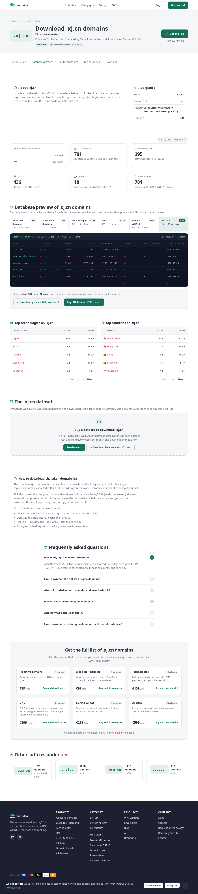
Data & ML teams (100, 840)
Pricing (102, 5)
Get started (178, 5)
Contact (162, 838)
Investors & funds (100, 860)
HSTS (15, 346)
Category (86, 5)
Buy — (84, 302)
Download (111, 62)
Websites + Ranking (67, 823)
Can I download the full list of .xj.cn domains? (72, 579)
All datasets (62, 853)
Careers (162, 823)
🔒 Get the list (175, 34)
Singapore (112, 370)
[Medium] (20, 837)
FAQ (114, 5)
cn (58, 249)
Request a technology (171, 828)
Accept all (172, 885)
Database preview (42, 62)
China (110, 354)
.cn (29, 20)
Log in (159, 5)
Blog (126, 828)
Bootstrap (18, 370)
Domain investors (100, 850)
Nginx (16, 338)
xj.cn (43, 249)
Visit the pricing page (122, 732)
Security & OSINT (100, 845)
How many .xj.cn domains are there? (66, 557)
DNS (58, 833)
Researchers (97, 855)
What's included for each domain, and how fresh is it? (77, 590)
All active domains (66, 817)
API (126, 833)
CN (124, 249)
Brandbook (130, 838)
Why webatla (131, 817)
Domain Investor (66, 848)
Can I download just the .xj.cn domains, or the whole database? (83, 624)
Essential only (153, 885)
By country (96, 828)
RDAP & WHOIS (65, 838)
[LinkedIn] (12, 837)
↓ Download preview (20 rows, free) (38, 302)
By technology (98, 823)
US (124, 256)
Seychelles (112, 362)
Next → (91, 379)
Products (69, 5)
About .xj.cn (19, 62)
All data (60, 843)
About (161, 817)
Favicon (17, 354)
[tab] (24, 224)
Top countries (92, 62)
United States (114, 338)
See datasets (74, 447)
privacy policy (13, 887)
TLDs (22, 20)
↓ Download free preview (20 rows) (110, 447)
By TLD (94, 817)
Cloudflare (18, 362)
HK (124, 276)
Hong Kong (113, 346)
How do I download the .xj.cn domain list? (70, 601)
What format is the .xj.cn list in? (63, 612)
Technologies (63, 828)
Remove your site (168, 833)
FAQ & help (130, 823)
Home (13, 20)
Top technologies (68, 62)
